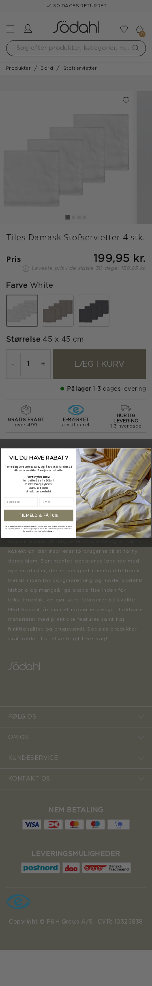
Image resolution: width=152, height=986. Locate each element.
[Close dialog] (146, 452)
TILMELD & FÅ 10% (38, 515)
